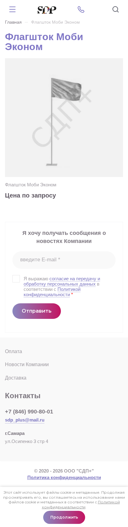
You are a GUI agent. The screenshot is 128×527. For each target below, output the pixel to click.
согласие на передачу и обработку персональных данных (62, 281)
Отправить (37, 311)
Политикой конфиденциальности (52, 292)
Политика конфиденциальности (64, 477)
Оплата (13, 351)
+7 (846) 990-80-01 (29, 411)
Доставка (15, 377)
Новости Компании (27, 364)
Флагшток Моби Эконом (30, 184)
